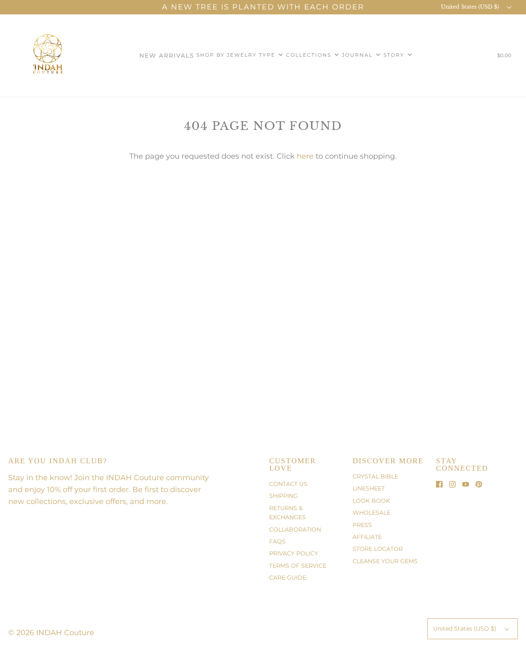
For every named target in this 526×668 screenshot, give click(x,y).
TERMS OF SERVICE (297, 565)
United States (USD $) (471, 7)
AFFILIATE (367, 537)
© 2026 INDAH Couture (51, 632)
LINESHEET (369, 488)
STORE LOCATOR (378, 548)
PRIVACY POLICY (293, 553)
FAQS (277, 541)
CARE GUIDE (287, 577)
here (305, 156)
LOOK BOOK (371, 500)
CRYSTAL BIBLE (375, 476)
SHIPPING (283, 495)
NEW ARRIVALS (166, 55)
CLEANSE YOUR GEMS (385, 561)
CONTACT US (288, 484)
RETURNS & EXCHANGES (287, 512)
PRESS (362, 525)
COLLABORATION (295, 529)
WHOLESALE (371, 512)
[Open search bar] (478, 57)
